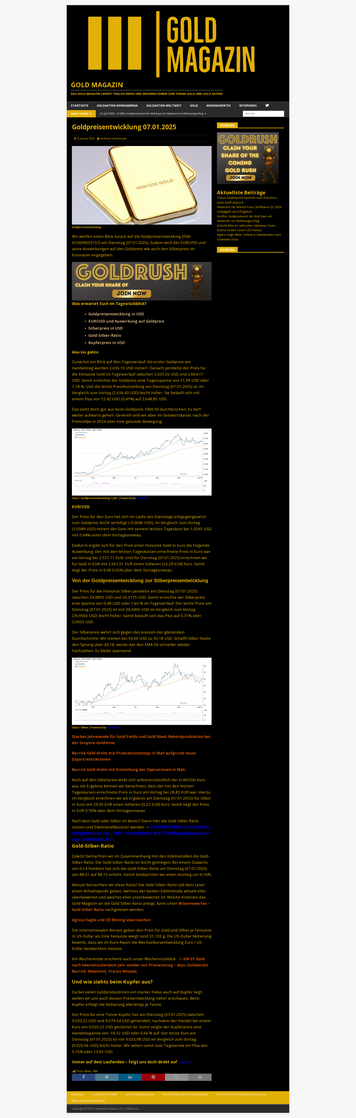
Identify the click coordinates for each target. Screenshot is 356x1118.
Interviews (248, 105)
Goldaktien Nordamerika (117, 105)
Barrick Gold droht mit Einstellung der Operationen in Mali (128, 769)
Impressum (77, 1094)
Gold (194, 105)
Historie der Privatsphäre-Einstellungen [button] (241, 1094)
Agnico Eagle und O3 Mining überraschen (111, 919)
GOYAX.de (142, 498)
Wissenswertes (218, 105)
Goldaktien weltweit (164, 105)
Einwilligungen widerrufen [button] (88, 1100)
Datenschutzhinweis (104, 1094)
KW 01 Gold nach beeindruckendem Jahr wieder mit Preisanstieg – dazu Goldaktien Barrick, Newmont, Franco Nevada (140, 965)
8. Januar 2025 (86, 138)
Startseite (79, 105)
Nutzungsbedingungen (140, 1094)
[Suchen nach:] (263, 113)
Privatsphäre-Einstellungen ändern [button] (185, 1094)
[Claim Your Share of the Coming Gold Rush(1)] (142, 298)
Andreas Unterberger (113, 138)
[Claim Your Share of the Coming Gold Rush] (248, 182)
